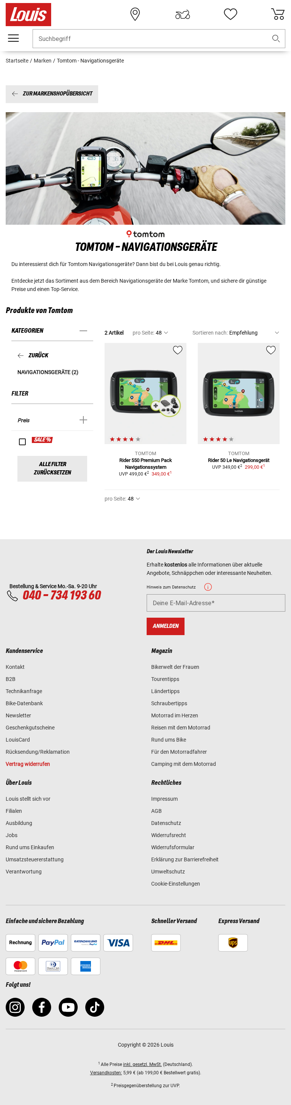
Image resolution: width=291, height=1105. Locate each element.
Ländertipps (165, 691)
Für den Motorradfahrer (179, 752)
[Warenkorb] (277, 14)
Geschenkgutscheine (30, 728)
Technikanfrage (24, 691)
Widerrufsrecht (168, 835)
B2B (11, 679)
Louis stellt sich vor (28, 799)
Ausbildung (19, 823)
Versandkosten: (106, 1072)
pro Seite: (143, 333)
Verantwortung (24, 872)
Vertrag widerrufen (28, 764)
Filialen (14, 811)
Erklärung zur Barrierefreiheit (185, 859)
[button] (276, 39)
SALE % (43, 440)
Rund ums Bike (168, 740)
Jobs (11, 835)
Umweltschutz (168, 872)
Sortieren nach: (210, 333)
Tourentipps (165, 679)
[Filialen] (135, 14)
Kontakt (15, 667)
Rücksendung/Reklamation (38, 752)
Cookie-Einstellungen (175, 884)
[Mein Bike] (182, 14)
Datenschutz (166, 823)
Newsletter (18, 715)
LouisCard (18, 740)
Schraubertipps (169, 703)
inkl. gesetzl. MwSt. (142, 1064)
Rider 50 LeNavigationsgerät (238, 460)
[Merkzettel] (230, 14)
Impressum (164, 799)
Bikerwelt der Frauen (175, 667)
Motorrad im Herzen (174, 715)
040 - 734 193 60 (61, 595)
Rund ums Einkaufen (30, 847)
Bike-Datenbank (24, 703)
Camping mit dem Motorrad (183, 764)
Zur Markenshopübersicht (57, 94)
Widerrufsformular (172, 847)
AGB (156, 811)
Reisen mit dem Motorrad (180, 728)
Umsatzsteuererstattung (35, 859)
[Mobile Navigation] (13, 38)
